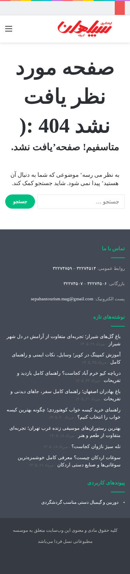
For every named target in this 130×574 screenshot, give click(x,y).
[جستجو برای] (121, 31)
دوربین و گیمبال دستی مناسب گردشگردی (80, 502)
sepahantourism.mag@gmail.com (62, 298)
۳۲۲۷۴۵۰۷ (73, 283)
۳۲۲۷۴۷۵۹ (62, 268)
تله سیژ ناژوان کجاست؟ (96, 446)
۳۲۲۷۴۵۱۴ (86, 268)
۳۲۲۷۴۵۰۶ (97, 283)
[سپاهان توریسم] (85, 29)
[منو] (8, 31)
